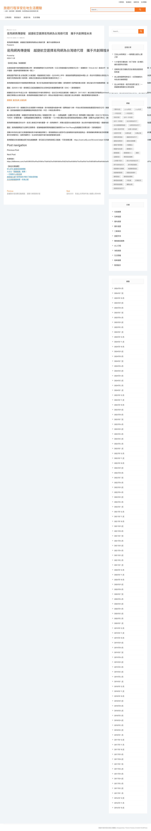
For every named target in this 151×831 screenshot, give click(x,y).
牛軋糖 (129, 180)
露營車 (9, 100)
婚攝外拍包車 (118, 149)
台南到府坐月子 (135, 125)
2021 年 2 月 (118, 560)
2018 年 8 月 (118, 706)
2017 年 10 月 (119, 750)
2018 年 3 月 (118, 725)
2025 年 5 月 (118, 322)
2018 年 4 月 (118, 720)
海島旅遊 (117, 251)
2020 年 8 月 (118, 589)
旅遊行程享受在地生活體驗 (23, 8)
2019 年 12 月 (119, 628)
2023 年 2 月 (118, 444)
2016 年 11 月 (119, 803)
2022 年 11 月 (119, 458)
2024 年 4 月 (118, 376)
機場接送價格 (128, 176)
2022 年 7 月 (118, 478)
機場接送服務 (119, 241)
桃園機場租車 (118, 172)
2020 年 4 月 (118, 609)
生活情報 (143, 2)
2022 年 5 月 (118, 487)
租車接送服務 (118, 184)
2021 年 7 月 (118, 536)
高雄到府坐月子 (119, 188)
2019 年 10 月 (119, 638)
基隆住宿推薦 (131, 141)
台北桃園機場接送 (119, 125)
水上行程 (117, 246)
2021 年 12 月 (119, 512)
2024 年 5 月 (118, 371)
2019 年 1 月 (118, 682)
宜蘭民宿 (116, 157)
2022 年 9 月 (118, 468)
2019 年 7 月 (118, 653)
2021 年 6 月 (118, 541)
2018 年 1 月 (118, 735)
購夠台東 (129, 184)
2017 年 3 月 (118, 784)
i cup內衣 (138, 109)
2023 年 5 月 (118, 429)
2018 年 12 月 (119, 686)
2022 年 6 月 (118, 483)
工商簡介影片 (118, 161)
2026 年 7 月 (118, 293)
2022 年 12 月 (119, 453)
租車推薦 (117, 260)
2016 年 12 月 (119, 798)
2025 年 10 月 (119, 298)
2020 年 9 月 (118, 585)
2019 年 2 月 (118, 677)
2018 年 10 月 (119, 696)
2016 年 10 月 (119, 808)
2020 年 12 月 (119, 570)
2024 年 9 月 (118, 352)
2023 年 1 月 (118, 449)
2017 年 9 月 (118, 754)
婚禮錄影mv (128, 153)
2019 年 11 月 (119, 633)
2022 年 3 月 (118, 497)
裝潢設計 (128, 2)
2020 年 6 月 (118, 599)
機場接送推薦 (118, 180)
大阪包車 (23, 100)
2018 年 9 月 (118, 701)
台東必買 (138, 133)
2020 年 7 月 (118, 594)
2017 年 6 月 (118, 769)
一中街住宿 (117, 113)
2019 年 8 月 (118, 648)
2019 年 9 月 (118, 643)
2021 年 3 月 (118, 555)
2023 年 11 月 (119, 400)
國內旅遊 (117, 222)
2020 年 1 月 (118, 623)
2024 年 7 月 (118, 361)
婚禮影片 (129, 149)
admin (14, 38)
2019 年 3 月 (118, 672)
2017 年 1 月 (118, 793)
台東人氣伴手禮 (119, 129)
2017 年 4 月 (118, 779)
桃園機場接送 (132, 168)
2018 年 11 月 (119, 691)
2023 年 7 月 (118, 420)
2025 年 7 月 (118, 313)
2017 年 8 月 (118, 759)
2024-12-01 (12, 30)
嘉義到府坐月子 (132, 137)
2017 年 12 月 (119, 740)
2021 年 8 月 (118, 531)
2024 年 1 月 (118, 390)
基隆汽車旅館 (118, 145)
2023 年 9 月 (118, 410)
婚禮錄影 (116, 153)
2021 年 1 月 (118, 565)
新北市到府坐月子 (132, 161)
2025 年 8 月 (118, 308)
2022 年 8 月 (118, 473)
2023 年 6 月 (118, 424)
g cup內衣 (128, 109)
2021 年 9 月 (118, 526)
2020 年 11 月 (119, 575)
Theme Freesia (130, 828)
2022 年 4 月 (118, 492)
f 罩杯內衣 (117, 109)
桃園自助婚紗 (131, 172)
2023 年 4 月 (118, 434)
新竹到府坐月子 (119, 164)
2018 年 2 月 (118, 730)
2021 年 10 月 (119, 521)
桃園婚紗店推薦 (119, 168)
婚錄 (137, 153)
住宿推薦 (117, 212)
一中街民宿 (128, 113)
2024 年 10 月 (119, 347)
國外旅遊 (117, 226)
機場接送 (116, 176)
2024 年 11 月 (119, 342)
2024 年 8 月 (118, 356)
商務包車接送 (118, 137)
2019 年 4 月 (118, 667)
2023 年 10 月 (119, 405)
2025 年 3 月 (118, 327)
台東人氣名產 (132, 129)
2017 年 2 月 (118, 788)
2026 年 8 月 (118, 288)
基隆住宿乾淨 (118, 141)
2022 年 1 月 (118, 507)
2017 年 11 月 (119, 745)
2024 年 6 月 (118, 366)
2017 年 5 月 (118, 774)
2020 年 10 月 (119, 580)
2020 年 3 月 (118, 614)
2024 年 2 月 (118, 386)
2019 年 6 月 (118, 657)
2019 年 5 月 (118, 662)
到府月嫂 (116, 117)
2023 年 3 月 (118, 439)
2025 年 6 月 (118, 318)
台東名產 (128, 133)
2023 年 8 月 (118, 415)
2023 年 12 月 (119, 395)
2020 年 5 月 (118, 604)
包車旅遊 (117, 217)
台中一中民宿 (118, 121)
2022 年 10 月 (119, 463)
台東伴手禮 (117, 133)
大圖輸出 (129, 145)
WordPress (143, 828)
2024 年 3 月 (118, 381)
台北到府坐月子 (132, 121)
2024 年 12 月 (119, 337)
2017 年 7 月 (118, 764)
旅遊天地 (136, 2)
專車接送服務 (128, 157)
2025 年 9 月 (118, 303)
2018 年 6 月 (118, 711)
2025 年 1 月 (118, 332)
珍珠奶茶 (138, 180)
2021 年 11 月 (119, 517)
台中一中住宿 (128, 117)
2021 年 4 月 (118, 551)
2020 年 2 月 (118, 619)
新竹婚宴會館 (132, 164)
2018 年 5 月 (118, 716)
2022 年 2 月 (118, 502)
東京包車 (16, 100)
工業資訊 (121, 2)
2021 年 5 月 (118, 546)
